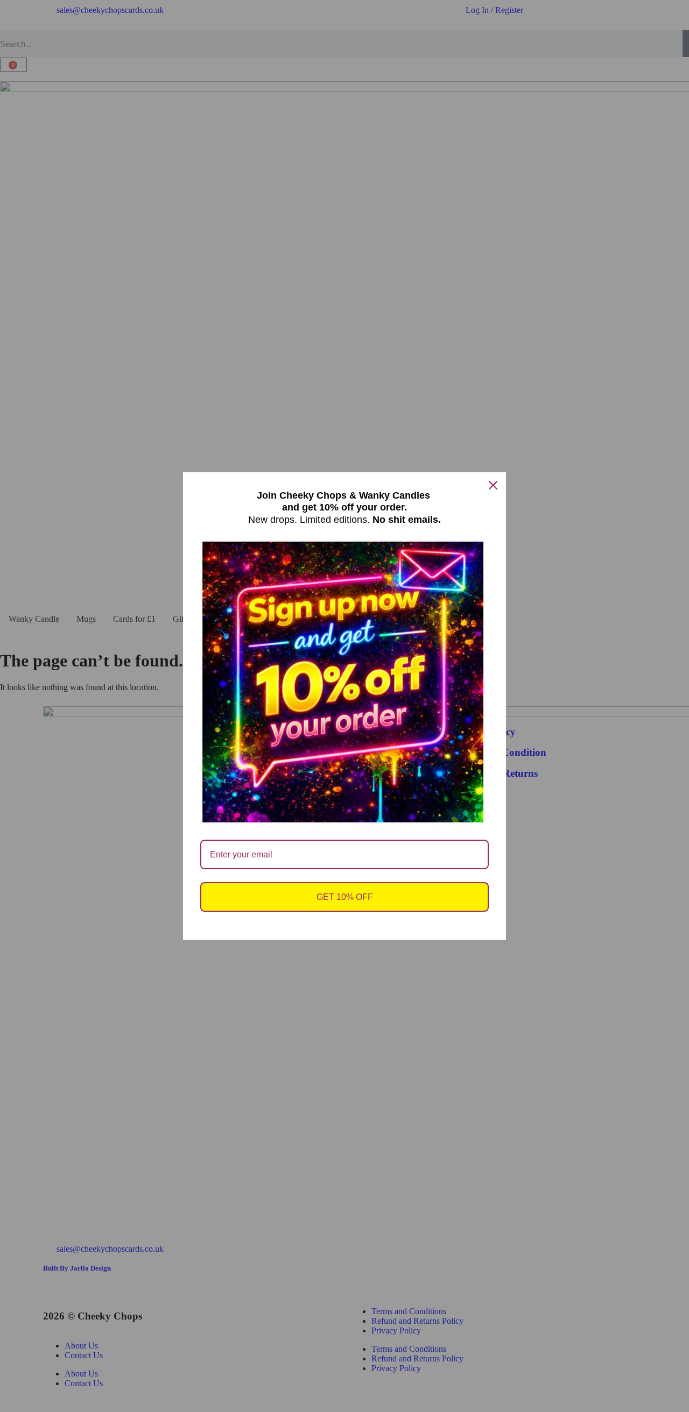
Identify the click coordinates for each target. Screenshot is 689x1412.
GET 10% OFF (345, 897)
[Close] (493, 485)
